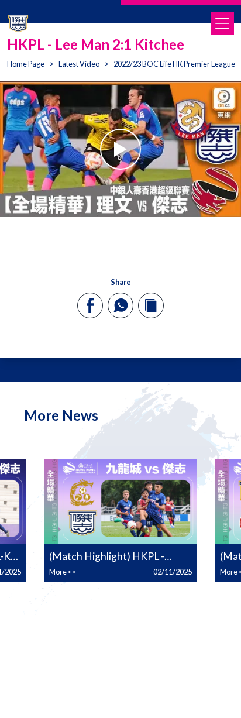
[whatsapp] (120, 305)
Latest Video (78, 63)
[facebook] (90, 305)
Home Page (25, 63)
